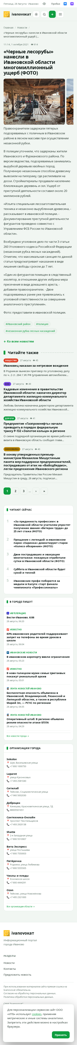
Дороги (9, 418)
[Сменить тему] (36, 14)
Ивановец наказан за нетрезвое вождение (36, 366)
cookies (36, 1014)
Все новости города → (18, 736)
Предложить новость (17, 974)
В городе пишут (21, 601)
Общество (11, 360)
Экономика (12, 449)
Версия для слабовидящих (44, 4)
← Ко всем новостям (19, 341)
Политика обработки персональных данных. (29, 996)
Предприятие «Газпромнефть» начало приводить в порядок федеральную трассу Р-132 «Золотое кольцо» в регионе (34, 427)
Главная (8, 27)
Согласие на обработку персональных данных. (30, 993)
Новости (22, 27)
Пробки (55, 3)
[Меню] (60, 14)
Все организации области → (21, 906)
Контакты (10, 968)
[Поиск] (44, 14)
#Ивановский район (18, 324)
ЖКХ (7, 384)
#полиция (42, 324)
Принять (61, 1035)
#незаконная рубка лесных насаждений (30, 331)
